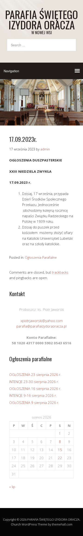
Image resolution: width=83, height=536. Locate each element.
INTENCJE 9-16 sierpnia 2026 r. (33, 395)
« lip (12, 486)
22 (60, 457)
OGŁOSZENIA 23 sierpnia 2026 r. (35, 374)
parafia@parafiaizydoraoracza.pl (41, 326)
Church (16, 524)
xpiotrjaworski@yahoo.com (42, 320)
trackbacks (60, 272)
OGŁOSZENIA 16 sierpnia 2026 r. (35, 388)
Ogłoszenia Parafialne (41, 257)
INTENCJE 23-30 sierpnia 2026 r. (34, 381)
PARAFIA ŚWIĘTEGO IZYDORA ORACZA (41, 19)
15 (60, 449)
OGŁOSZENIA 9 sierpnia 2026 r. (34, 402)
